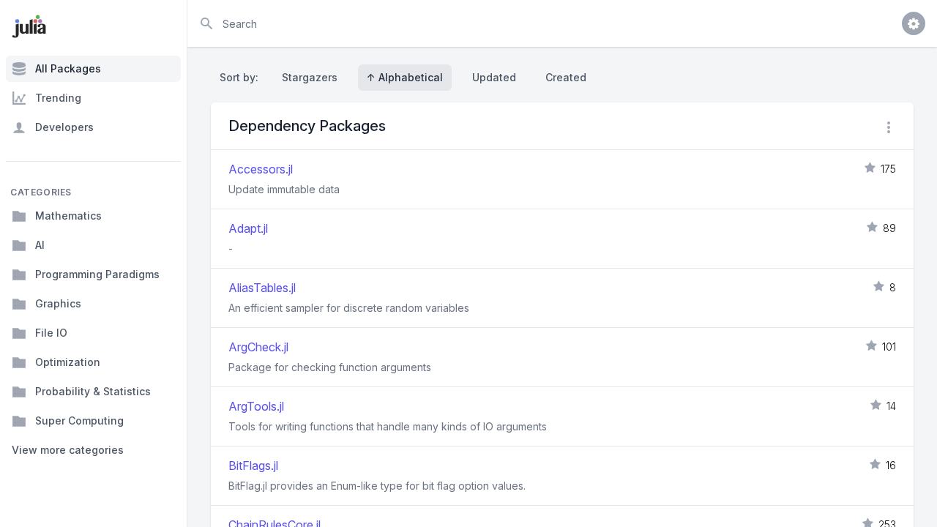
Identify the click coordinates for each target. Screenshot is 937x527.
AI (40, 245)
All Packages (68, 68)
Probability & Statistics (93, 391)
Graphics (58, 303)
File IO (51, 332)
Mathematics (68, 215)
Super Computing (79, 420)
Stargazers (309, 77)
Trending (58, 97)
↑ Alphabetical (405, 77)
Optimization (67, 362)
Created (565, 77)
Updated (494, 77)
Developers (64, 127)
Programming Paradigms (97, 274)
